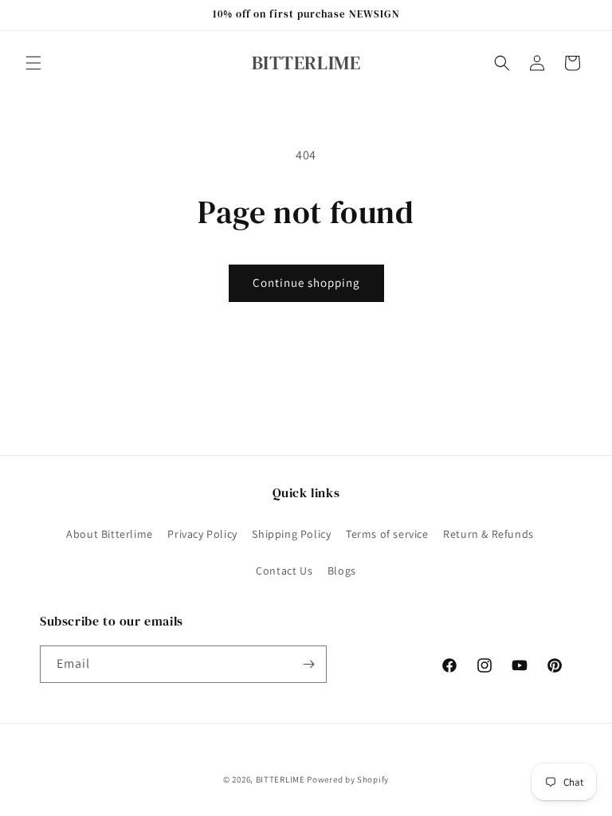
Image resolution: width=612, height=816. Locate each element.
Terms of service (387, 534)
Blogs (342, 570)
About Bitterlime (109, 534)
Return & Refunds (488, 534)
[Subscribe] (308, 664)
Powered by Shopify (348, 779)
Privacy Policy (202, 534)
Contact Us (284, 570)
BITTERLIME (280, 779)
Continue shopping (306, 282)
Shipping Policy (291, 534)
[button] (33, 62)
